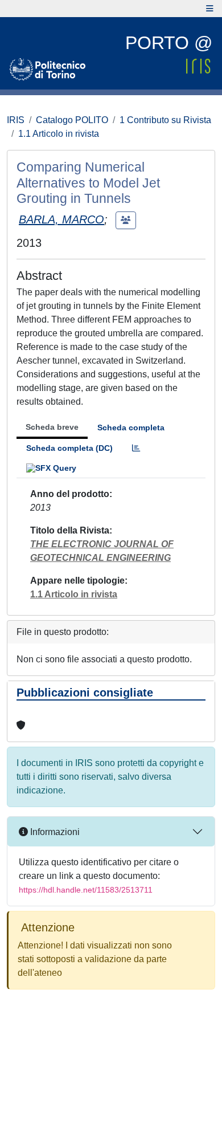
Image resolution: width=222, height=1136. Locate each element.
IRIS (15, 120)
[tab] (136, 448)
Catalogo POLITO (72, 120)
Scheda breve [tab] (52, 426)
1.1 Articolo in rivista (58, 134)
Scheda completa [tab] (131, 427)
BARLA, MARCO (61, 219)
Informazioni (54, 832)
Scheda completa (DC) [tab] (69, 448)
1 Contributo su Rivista (165, 120)
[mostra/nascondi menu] (209, 8)
